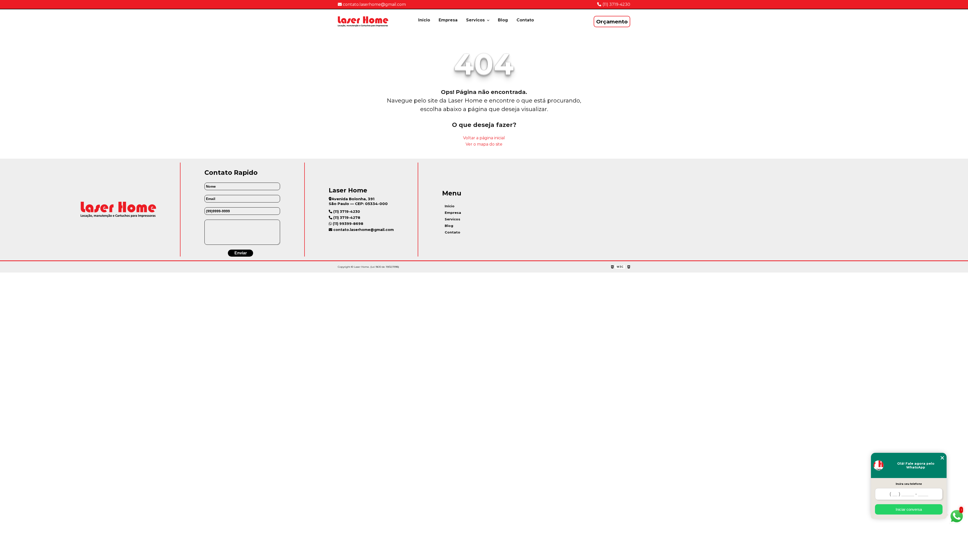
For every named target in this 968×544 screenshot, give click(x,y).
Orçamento (612, 21)
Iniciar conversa (909, 509)
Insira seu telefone (909, 484)
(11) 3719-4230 (616, 4)
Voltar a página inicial (484, 137)
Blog (503, 20)
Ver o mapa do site (484, 144)
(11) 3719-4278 (346, 217)
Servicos (476, 20)
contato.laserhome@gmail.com (374, 4)
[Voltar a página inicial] (363, 21)
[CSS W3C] (628, 267)
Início (424, 20)
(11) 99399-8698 (347, 223)
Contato (525, 20)
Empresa (448, 20)
